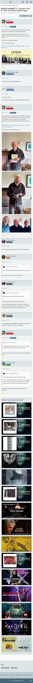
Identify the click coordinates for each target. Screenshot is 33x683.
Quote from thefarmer (10, 342)
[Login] (27, 2)
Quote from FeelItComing (11, 266)
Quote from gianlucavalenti (12, 292)
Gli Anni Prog (14, 667)
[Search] (23, 2)
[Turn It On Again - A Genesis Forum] (10, 2)
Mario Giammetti (5, 667)
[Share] (30, 16)
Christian (5, 12)
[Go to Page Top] (30, 680)
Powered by (16, 680)
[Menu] (31, 2)
